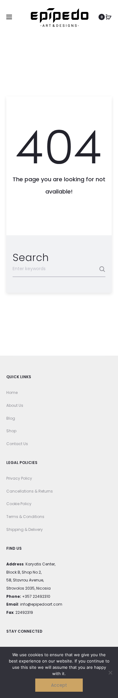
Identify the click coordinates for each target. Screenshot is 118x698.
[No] (110, 672)
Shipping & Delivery (24, 529)
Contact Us (17, 443)
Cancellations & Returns (29, 491)
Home (12, 392)
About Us (14, 405)
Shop (11, 431)
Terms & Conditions (25, 516)
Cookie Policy (18, 503)
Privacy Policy (19, 478)
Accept (59, 685)
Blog (10, 418)
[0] (108, 17)
